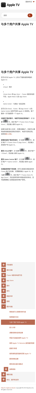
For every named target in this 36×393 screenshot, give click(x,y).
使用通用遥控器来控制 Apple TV (20, 354)
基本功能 (10, 270)
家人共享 (9, 134)
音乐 (8, 291)
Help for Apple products (8, 388)
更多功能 (10, 306)
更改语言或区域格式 (16, 364)
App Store (10, 280)
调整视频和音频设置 (16, 333)
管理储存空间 (13, 317)
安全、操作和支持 (13, 380)
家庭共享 (10, 296)
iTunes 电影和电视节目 (14, 275)
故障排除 (12, 369)
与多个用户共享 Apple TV (17, 322)
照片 (8, 286)
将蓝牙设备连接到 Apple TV (18, 338)
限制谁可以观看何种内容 (17, 312)
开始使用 (10, 265)
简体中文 (29, 2)
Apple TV (13, 5)
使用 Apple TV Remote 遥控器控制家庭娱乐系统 (21, 345)
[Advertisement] (18, 48)
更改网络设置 (13, 359)
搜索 (8, 301)
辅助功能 (10, 374)
